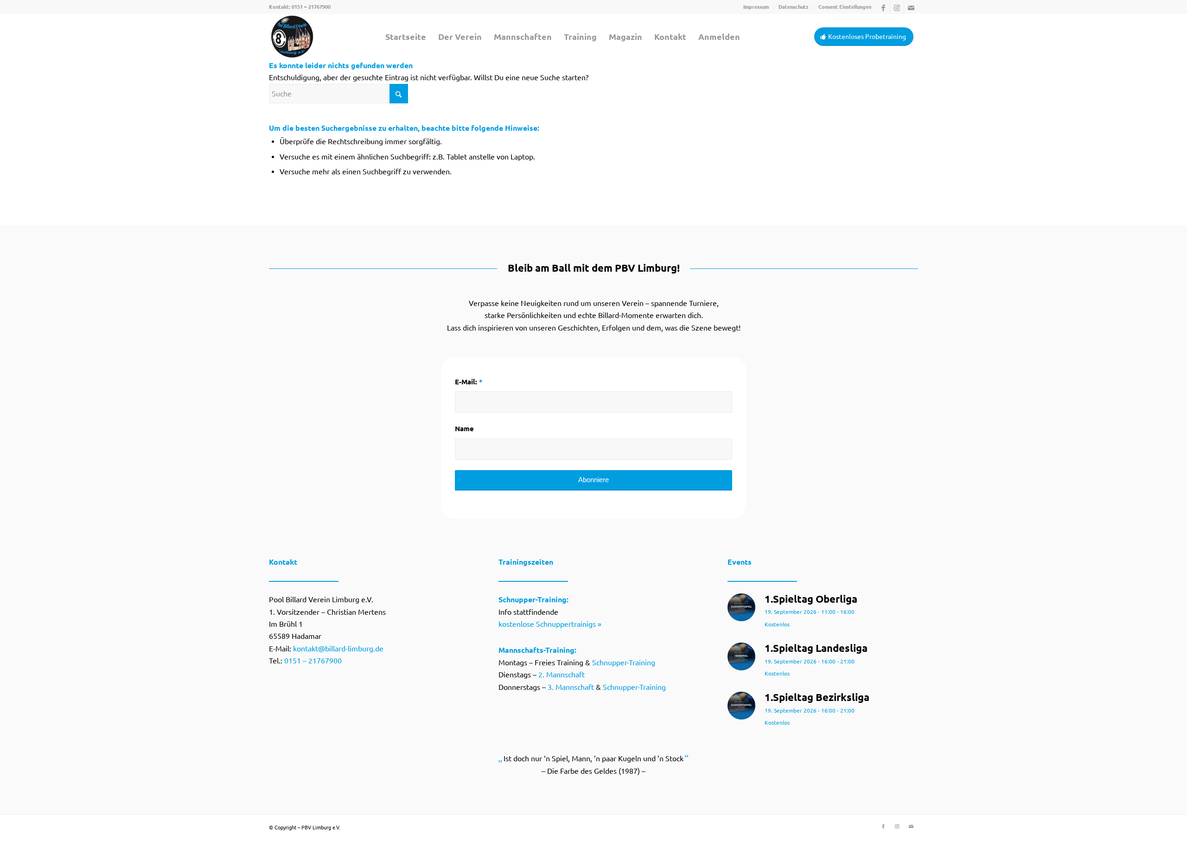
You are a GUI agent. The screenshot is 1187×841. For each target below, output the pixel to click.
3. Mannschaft (571, 687)
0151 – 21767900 (311, 7)
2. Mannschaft (561, 674)
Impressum (756, 7)
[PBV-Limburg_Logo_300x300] (292, 36)
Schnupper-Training (623, 662)
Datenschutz (794, 7)
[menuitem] (756, 7)
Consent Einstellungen (844, 7)
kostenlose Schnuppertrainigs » (549, 624)
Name (464, 429)
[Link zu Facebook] (883, 7)
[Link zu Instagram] (897, 7)
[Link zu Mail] (911, 7)
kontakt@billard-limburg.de (338, 648)
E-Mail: (469, 382)
